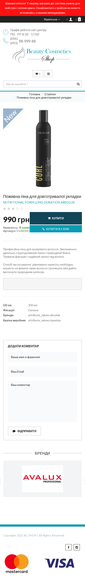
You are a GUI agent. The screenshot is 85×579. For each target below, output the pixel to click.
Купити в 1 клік (57, 229)
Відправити (26, 431)
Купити (58, 218)
